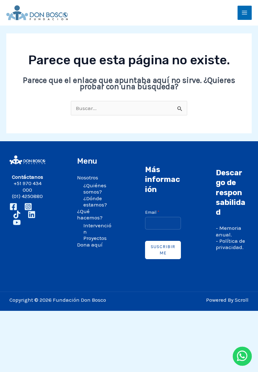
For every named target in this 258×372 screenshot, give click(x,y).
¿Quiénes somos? (94, 188)
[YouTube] (17, 222)
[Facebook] (13, 207)
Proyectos (95, 238)
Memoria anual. (228, 231)
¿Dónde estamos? (95, 201)
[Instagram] (28, 207)
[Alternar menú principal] (245, 13)
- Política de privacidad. (230, 244)
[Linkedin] (32, 214)
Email (152, 212)
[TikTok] (17, 214)
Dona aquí (90, 244)
